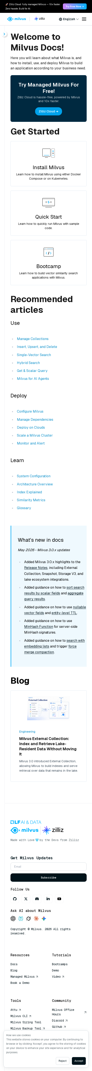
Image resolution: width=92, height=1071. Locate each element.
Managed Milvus (22, 977)
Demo (55, 970)
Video (56, 977)
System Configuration (33, 476)
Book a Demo (19, 983)
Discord (58, 1020)
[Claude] (36, 919)
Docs (13, 964)
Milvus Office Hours (63, 1012)
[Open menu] (84, 19)
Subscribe (48, 877)
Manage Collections (33, 339)
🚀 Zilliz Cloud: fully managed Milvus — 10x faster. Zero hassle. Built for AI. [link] (32, 6)
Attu (13, 1010)
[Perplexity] (20, 919)
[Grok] (28, 919)
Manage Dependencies (35, 419)
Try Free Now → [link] (74, 6)
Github (57, 1027)
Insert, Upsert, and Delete (37, 347)
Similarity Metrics (31, 500)
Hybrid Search (28, 363)
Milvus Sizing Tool (25, 1022)
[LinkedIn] (48, 899)
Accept (78, 1061)
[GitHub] (14, 899)
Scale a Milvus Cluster (35, 435)
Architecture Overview (35, 484)
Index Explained (29, 492)
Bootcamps (59, 964)
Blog (13, 970)
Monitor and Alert (31, 443)
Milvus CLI (19, 1016)
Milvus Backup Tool (25, 1028)
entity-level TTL (64, 613)
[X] (26, 899)
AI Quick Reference (25, 989)
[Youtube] (59, 899)
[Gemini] (43, 919)
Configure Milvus (30, 411)
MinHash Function (38, 626)
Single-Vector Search (34, 355)
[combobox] (69, 19)
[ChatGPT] (13, 919)
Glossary (24, 508)
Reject (63, 1061)
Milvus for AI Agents (33, 378)
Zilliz (74, 840)
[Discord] (37, 899)
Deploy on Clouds (31, 427)
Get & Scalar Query (32, 370)
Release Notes (35, 567)
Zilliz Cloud (47, 111)
